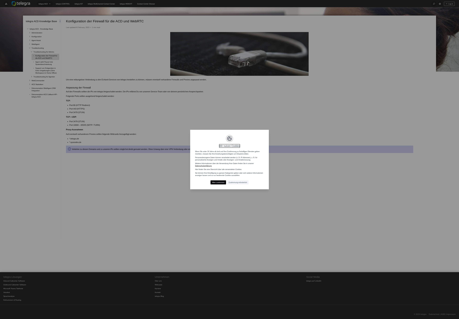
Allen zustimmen (218, 182)
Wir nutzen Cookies (229, 146)
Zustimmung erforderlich (238, 182)
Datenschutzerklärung (203, 166)
